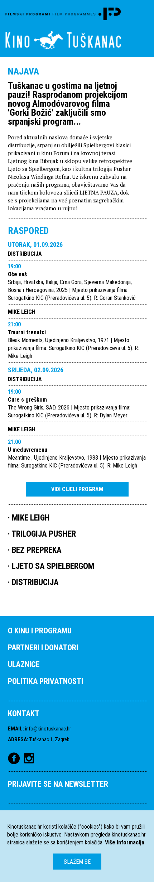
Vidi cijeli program (77, 489)
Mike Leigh (21, 311)
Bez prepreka (37, 550)
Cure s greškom (27, 399)
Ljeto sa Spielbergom (53, 566)
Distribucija (25, 253)
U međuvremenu (27, 449)
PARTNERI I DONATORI (43, 647)
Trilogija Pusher (43, 534)
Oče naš (17, 274)
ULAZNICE (24, 664)
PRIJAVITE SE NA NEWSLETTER (58, 784)
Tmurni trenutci (27, 332)
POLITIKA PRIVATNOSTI (45, 681)
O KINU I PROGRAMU (40, 630)
